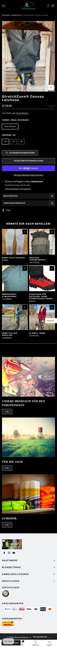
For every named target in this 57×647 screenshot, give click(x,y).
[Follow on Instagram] (9, 553)
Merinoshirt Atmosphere (9, 295)
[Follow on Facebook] (4, 553)
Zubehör (9, 518)
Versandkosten (22, 113)
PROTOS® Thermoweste (37, 259)
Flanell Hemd (37, 333)
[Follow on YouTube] (14, 553)
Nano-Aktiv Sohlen (13, 258)
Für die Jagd (12, 461)
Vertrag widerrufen (40, 637)
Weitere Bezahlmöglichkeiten (28, 175)
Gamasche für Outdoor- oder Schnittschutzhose (41, 296)
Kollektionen (16, 15)
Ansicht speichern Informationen (18, 189)
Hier (7, 411)
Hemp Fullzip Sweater (9, 334)
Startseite (6, 15)
